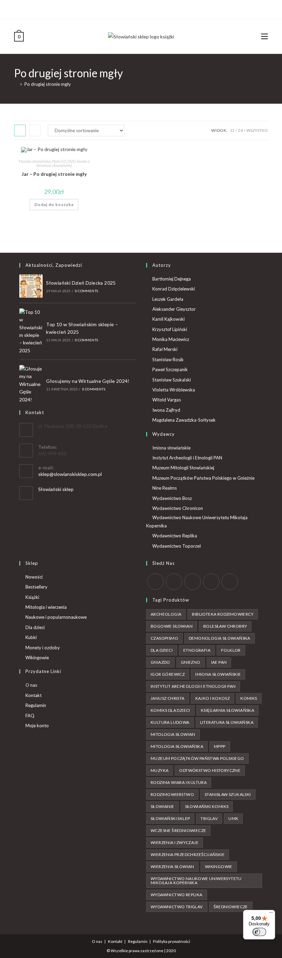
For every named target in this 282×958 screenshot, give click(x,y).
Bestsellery (36, 587)
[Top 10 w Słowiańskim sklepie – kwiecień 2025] (31, 331)
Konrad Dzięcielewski (173, 289)
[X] (129, 8)
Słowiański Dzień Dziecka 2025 (81, 283)
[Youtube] (152, 8)
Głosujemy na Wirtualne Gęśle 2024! (88, 381)
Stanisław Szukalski (171, 380)
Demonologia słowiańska (219, 638)
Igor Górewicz (168, 674)
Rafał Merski (164, 349)
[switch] (259, 932)
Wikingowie (37, 657)
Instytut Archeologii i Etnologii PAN (187, 457)
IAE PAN (219, 662)
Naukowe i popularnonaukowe (56, 617)
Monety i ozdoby (42, 647)
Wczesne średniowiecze (178, 830)
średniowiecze (231, 906)
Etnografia (196, 650)
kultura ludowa (170, 722)
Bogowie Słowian (172, 626)
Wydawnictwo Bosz (172, 498)
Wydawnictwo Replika (174, 535)
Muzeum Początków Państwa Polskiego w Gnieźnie (203, 478)
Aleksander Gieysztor (174, 309)
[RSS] (229, 581)
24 (240, 130)
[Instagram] (144, 8)
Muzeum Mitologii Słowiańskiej (183, 467)
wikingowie (218, 866)
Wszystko (257, 130)
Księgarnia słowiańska (227, 710)
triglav (209, 818)
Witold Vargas (166, 399)
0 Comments (86, 291)
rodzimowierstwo (172, 794)
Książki (32, 597)
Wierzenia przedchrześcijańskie (188, 854)
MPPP (220, 746)
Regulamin (35, 705)
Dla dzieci (35, 627)
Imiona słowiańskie (171, 448)
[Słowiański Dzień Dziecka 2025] (31, 286)
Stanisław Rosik (168, 359)
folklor (231, 650)
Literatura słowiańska (226, 722)
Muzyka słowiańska (34, 161)
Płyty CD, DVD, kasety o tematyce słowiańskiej (63, 163)
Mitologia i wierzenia (46, 607)
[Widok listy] (35, 130)
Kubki (31, 637)
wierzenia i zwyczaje (174, 842)
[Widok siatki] (20, 130)
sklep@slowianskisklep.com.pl (70, 474)
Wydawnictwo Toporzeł (176, 546)
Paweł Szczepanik (170, 369)
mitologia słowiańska (177, 746)
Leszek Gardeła (167, 299)
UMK (233, 818)
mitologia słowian (173, 734)
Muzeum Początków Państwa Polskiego (197, 758)
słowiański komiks (207, 806)
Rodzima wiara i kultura (179, 782)
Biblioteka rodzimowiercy (222, 614)
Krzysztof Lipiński (169, 329)
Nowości (34, 577)
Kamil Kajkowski (168, 319)
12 (232, 130)
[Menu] (271, 914)
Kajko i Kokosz (212, 698)
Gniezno (190, 662)
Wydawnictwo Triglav (177, 906)
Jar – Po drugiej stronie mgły (54, 174)
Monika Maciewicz (170, 339)
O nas (31, 685)
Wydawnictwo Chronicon (177, 508)
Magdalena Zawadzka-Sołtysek (184, 420)
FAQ (29, 715)
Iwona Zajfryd (166, 410)
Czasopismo (164, 638)
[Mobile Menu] (264, 36)
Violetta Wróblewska (173, 389)
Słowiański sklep (56, 489)
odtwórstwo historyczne (209, 770)
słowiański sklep (170, 818)
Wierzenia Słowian (172, 866)
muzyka (160, 770)
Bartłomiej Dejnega (171, 279)
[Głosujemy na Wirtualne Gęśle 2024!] (31, 384)
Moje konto (37, 725)
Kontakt (33, 695)
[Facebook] (136, 8)
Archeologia (166, 614)
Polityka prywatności (171, 941)
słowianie (162, 806)
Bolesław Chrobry (225, 626)
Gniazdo (160, 662)
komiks (248, 698)
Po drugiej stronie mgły (47, 84)
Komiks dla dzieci (170, 710)
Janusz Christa (168, 698)
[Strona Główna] (16, 84)
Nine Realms (164, 488)
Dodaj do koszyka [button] (54, 204)
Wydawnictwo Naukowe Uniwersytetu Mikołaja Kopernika (197, 521)
